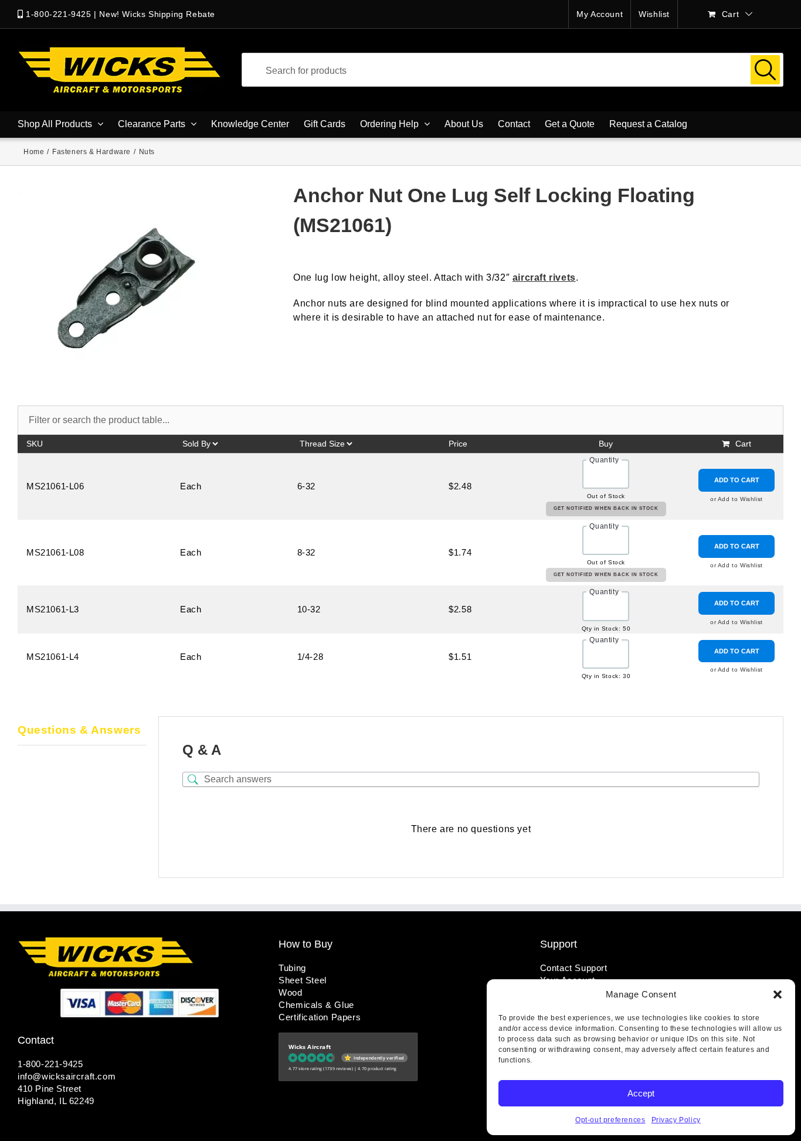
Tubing (292, 968)
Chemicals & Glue (316, 1005)
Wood (290, 992)
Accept (640, 1093)
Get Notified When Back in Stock (606, 508)
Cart (743, 443)
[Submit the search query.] (765, 69)
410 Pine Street (50, 1089)
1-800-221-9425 (58, 14)
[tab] (82, 730)
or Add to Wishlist (736, 499)
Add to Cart (736, 479)
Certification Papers (320, 1017)
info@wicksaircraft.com (67, 1076)
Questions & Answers (79, 730)
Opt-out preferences (610, 1120)
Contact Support (573, 968)
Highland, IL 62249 (56, 1101)
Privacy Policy (676, 1120)
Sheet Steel (303, 980)
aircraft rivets (544, 277)
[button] (777, 994)
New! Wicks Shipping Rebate (157, 14)
